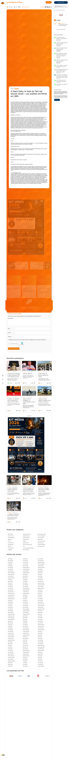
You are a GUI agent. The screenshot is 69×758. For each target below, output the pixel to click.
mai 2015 (39, 574)
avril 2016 (24, 664)
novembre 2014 (40, 584)
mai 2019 (24, 600)
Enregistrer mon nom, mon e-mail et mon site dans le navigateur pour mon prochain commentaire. (27, 339)
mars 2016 (24, 666)
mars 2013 (39, 619)
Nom (9, 328)
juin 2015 (39, 572)
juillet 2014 (39, 591)
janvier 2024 (10, 612)
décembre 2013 (40, 603)
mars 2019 (24, 603)
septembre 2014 (40, 588)
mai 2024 (9, 605)
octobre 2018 (25, 612)
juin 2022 (9, 645)
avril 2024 (9, 607)
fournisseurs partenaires (26, 544)
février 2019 (25, 605)
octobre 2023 (10, 617)
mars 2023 (9, 629)
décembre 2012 (40, 624)
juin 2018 (24, 619)
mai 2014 (39, 595)
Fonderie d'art (25, 539)
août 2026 (9, 558)
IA (23, 546)
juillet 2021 (9, 664)
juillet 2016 (24, 659)
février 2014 (39, 600)
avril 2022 (9, 648)
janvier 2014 (40, 602)
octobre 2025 (10, 576)
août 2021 (9, 662)
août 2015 (39, 569)
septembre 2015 (40, 567)
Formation (24, 542)
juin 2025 (9, 583)
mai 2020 (24, 579)
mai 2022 (9, 647)
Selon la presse (40, 541)
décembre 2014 (40, 583)
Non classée (16, 88)
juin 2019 (24, 598)
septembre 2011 (40, 650)
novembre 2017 (25, 631)
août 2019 (24, 595)
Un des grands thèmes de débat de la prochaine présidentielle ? (61, 44)
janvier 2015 (40, 581)
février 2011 (39, 662)
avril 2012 (39, 638)
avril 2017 (24, 643)
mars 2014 (39, 598)
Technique (39, 542)
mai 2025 (9, 584)
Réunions (39, 539)
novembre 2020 (25, 569)
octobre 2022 (10, 638)
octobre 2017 (25, 633)
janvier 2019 (25, 607)
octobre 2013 (40, 607)
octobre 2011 (40, 648)
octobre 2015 (40, 565)
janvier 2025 (10, 591)
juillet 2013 (39, 612)
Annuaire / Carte (61, 2)
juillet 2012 (39, 633)
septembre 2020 (25, 572)
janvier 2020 (25, 586)
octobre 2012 (40, 628)
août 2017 (24, 636)
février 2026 (10, 569)
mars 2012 (39, 640)
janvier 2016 (40, 560)
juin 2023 (9, 624)
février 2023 (10, 631)
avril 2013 (39, 617)
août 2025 (9, 579)
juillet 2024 (9, 602)
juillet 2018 (24, 617)
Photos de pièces (40, 534)
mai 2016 (24, 662)
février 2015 (39, 579)
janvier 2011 (40, 664)
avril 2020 (24, 581)
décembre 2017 (25, 629)
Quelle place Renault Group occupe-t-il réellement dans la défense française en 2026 (61, 70)
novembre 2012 (40, 626)
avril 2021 (24, 560)
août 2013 (39, 610)
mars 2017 (24, 645)
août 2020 (24, 574)
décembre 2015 (40, 562)
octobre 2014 (40, 586)
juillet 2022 (9, 643)
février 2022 (10, 652)
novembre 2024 (10, 595)
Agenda (9, 539)
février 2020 (25, 584)
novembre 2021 (10, 657)
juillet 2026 (9, 560)
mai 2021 (24, 558)
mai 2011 (39, 657)
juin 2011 (39, 655)
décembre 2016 (25, 650)
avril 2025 (9, 586)
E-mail (9, 332)
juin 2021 (9, 666)
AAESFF (9, 534)
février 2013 (39, 621)
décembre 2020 (25, 567)
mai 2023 (9, 626)
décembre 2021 (10, 655)
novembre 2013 (40, 605)
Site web (9, 336)
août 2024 (9, 600)
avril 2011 (39, 659)
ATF (8, 541)
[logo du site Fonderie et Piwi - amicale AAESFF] (3, 4)
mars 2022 (9, 650)
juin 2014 (39, 593)
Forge (24, 541)
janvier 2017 (25, 648)
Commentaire (11, 318)
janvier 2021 (25, 565)
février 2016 (39, 558)
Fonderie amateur (25, 537)
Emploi (9, 549)
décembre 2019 (25, 588)
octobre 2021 (10, 659)
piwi (57, 69)
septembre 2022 (10, 640)
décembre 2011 (40, 645)
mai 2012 (39, 636)
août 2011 (39, 652)
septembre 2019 (25, 593)
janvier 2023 (10, 633)
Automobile (9, 544)
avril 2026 (9, 565)
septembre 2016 (25, 655)
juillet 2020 (24, 576)
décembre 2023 (10, 614)
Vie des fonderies (40, 544)
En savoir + (57, 99)
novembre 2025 (10, 574)
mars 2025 (9, 588)
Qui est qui (39, 537)
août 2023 (9, 621)
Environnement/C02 (26, 534)
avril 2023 (9, 628)
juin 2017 (24, 640)
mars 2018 (24, 624)
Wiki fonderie (40, 546)
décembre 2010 (40, 666)
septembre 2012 (40, 629)
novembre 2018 (25, 610)
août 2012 (39, 631)
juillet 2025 (9, 581)
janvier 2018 (25, 628)
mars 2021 (24, 562)
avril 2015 (39, 576)
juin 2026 (9, 562)
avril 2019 (24, 602)
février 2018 (25, 626)
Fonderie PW (65, 84)
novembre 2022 (10, 636)
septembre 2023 (10, 619)
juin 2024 (9, 603)
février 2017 (25, 647)
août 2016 (24, 657)
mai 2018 (24, 621)
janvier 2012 (40, 643)
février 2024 (10, 610)
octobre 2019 (25, 591)
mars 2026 (9, 567)
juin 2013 (39, 614)
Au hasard (9, 542)
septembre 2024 (10, 598)
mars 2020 (24, 583)
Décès (9, 546)
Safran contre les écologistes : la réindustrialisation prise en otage (61, 38)
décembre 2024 (10, 593)
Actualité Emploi (10, 537)
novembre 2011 (40, 647)
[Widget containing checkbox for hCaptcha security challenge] (16, 344)
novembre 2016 (25, 652)
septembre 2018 (25, 614)
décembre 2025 (10, 572)
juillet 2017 (24, 638)
